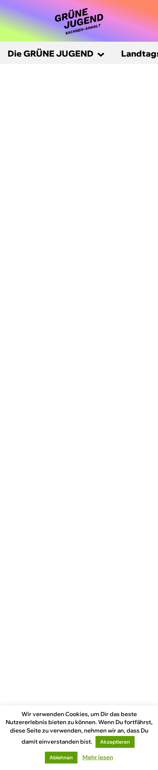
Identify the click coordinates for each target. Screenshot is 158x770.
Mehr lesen (97, 757)
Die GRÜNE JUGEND (51, 53)
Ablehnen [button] (61, 757)
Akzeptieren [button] (115, 742)
